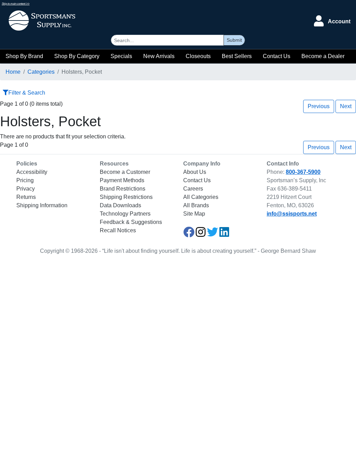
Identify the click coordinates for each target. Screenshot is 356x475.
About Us (194, 172)
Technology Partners (125, 214)
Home (13, 72)
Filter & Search (26, 93)
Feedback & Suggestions (131, 222)
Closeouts (198, 56)
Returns (26, 197)
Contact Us (276, 56)
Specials (121, 56)
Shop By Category (76, 56)
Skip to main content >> (16, 3)
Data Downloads (120, 205)
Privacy (25, 189)
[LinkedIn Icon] (224, 234)
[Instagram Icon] (200, 234)
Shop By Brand (24, 56)
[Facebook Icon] (188, 234)
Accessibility (31, 172)
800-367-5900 (303, 172)
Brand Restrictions (122, 189)
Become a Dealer (323, 56)
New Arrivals (159, 56)
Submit (234, 40)
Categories (41, 72)
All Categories (200, 197)
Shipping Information (41, 205)
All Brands (196, 205)
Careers (193, 189)
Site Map (194, 214)
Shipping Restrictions (126, 197)
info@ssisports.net (292, 214)
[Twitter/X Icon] (212, 234)
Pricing (25, 180)
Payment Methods (122, 180)
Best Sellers (237, 56)
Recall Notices (118, 230)
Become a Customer (125, 172)
